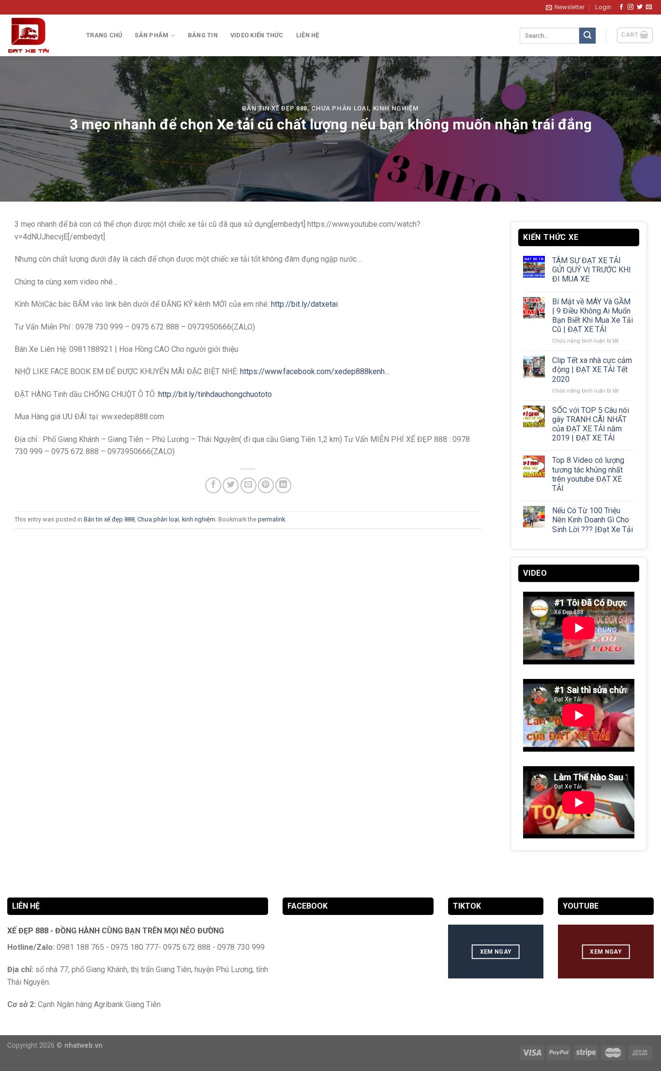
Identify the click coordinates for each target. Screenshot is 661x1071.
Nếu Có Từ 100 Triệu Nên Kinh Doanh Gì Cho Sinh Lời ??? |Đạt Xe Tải (592, 520)
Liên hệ (307, 35)
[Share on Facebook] (213, 485)
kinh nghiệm (396, 108)
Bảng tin (203, 35)
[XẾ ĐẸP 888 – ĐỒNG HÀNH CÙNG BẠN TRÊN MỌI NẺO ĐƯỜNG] (39, 35)
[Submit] (587, 36)
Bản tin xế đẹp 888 (274, 108)
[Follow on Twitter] (640, 7)
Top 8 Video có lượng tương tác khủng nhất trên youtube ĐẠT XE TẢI (588, 474)
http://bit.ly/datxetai (304, 304)
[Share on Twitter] (231, 485)
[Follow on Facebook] (621, 7)
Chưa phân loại (340, 108)
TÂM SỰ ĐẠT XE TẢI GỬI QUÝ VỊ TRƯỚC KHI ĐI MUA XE (591, 270)
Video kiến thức (257, 35)
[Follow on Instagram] (630, 7)
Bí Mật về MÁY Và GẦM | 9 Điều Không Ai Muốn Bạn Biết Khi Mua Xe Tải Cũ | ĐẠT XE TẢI (592, 315)
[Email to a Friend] (248, 485)
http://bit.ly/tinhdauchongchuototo (215, 394)
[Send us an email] (649, 7)
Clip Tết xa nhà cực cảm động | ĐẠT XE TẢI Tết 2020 (591, 370)
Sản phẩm (151, 35)
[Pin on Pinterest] (266, 485)
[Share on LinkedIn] (283, 485)
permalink (271, 519)
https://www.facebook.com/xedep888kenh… (315, 371)
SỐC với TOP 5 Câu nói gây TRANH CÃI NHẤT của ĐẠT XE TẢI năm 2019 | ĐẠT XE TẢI (590, 424)
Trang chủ (104, 35)
